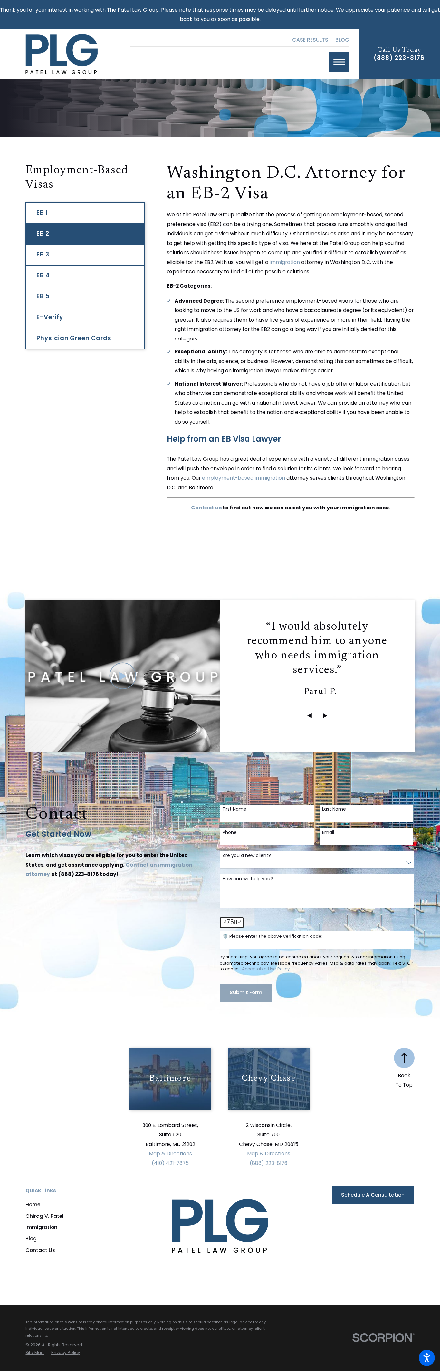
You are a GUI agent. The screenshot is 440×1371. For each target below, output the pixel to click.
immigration (285, 262)
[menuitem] (77, 1204)
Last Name (334, 809)
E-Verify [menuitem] (49, 317)
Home (32, 1204)
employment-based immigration (243, 477)
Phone (230, 832)
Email (328, 832)
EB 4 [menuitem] (43, 275)
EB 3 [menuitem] (42, 254)
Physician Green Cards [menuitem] (73, 338)
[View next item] (325, 715)
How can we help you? (248, 878)
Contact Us (40, 1250)
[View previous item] (309, 715)
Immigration (41, 1227)
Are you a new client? (247, 855)
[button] (427, 1358)
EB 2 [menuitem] (42, 233)
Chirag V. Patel (44, 1216)
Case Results (310, 39)
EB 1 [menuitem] (42, 213)
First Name (234, 809)
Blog (342, 39)
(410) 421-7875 (170, 1163)
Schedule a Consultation (373, 1194)
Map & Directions (170, 1153)
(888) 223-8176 (399, 57)
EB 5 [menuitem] (43, 296)
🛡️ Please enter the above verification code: (272, 936)
